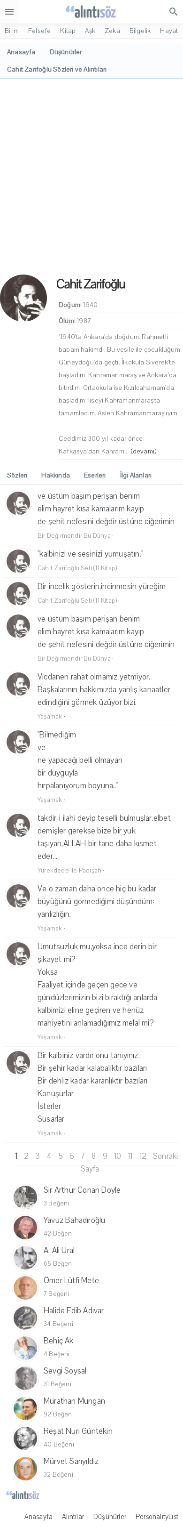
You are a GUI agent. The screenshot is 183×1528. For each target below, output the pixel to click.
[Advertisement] (91, 175)
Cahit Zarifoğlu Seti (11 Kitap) (77, 568)
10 (117, 1156)
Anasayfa (38, 1516)
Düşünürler (109, 1516)
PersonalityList (157, 1516)
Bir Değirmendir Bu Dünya (74, 536)
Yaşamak (50, 716)
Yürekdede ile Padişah (69, 870)
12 (142, 1156)
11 (130, 1156)
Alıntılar (73, 1516)
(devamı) (143, 451)
